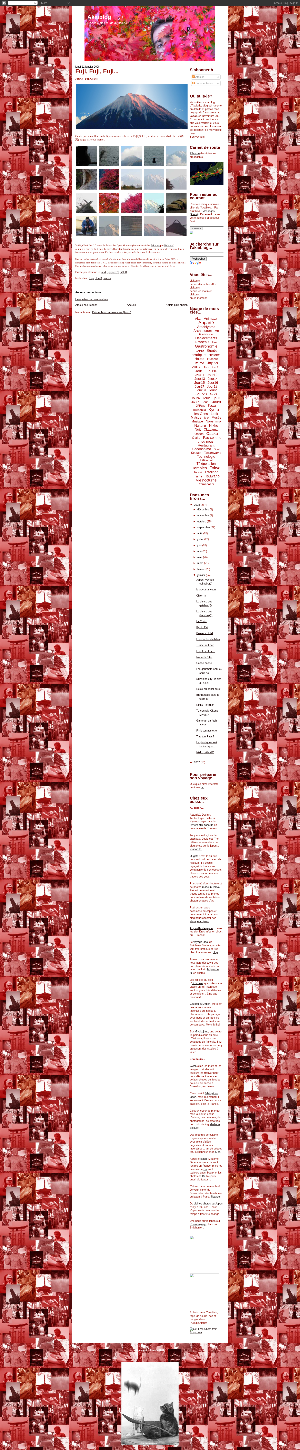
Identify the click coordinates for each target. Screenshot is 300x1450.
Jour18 (212, 386)
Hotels (199, 359)
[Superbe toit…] (86, 213)
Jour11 (199, 375)
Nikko (213, 425)
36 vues (155, 245)
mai (199, 551)
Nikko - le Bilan (205, 704)
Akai (198, 318)
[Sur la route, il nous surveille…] (154, 213)
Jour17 (199, 386)
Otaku (196, 437)
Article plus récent (86, 304)
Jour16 (213, 383)
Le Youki (201, 621)
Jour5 (206, 398)
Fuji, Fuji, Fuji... (97, 71)
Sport (217, 449)
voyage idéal (200, 941)
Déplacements (206, 338)
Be (204, 1176)
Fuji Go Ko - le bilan (208, 639)
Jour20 (201, 394)
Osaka (212, 433)
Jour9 (216, 402)
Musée (216, 417)
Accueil (131, 304)
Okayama (211, 429)
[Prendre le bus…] (86, 166)
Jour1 (199, 371)
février (201, 569)
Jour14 (213, 379)
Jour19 (201, 390)
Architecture (202, 331)
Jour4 (195, 398)
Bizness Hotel (204, 633)
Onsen (198, 433)
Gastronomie (206, 346)
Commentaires (204, 83)
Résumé (195, 153)
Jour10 (212, 371)
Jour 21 (215, 367)
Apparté (206, 322)
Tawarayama (212, 452)
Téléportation (206, 463)
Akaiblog (99, 17)
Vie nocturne (206, 480)
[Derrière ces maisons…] (176, 166)
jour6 (217, 398)
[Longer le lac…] (109, 166)
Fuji (91, 278)
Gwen (193, 1065)
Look (214, 414)
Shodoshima (201, 449)
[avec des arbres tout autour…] (109, 213)
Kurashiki (199, 410)
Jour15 (199, 383)
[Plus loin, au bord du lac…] (176, 213)
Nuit (198, 429)
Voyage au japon (199, 921)
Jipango (215, 1196)
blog (215, 952)
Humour (212, 359)
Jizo (206, 367)
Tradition (211, 472)
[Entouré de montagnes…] (131, 166)
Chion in (201, 595)
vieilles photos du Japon (208, 1203)
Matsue (196, 417)
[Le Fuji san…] (154, 189)
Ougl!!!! (194, 856)
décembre (203, 509)
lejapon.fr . (196, 849)
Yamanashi (206, 484)
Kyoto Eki (202, 627)
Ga (205, 1169)
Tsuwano (212, 476)
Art (217, 330)
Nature (107, 278)
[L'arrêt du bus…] (86, 189)
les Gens (201, 414)
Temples (199, 468)
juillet (200, 539)
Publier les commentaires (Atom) (111, 312)
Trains (197, 476)
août (200, 533)
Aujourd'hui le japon (201, 928)
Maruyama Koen (206, 589)
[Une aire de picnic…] (109, 189)
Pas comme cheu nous (209, 439)
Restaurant (206, 445)
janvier (201, 575)
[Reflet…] (131, 236)
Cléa (217, 1151)
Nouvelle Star (204, 657)
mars (200, 563)
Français (202, 342)
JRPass (200, 405)
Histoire (214, 355)
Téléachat (206, 460)
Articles (199, 76)
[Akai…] (131, 213)
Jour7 (195, 402)
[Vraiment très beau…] (109, 236)
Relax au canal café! (208, 688)
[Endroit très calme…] (176, 189)
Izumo (199, 363)
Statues (196, 452)
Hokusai (168, 245)
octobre (202, 521)
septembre (204, 527)
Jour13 (199, 379)
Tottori (198, 472)
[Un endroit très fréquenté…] (86, 236)
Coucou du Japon (200, 1003)
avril (200, 557)
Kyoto (214, 409)
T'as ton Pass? (205, 736)
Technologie (206, 456)
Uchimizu (197, 983)
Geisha (200, 350)
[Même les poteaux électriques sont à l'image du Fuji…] (176, 236)
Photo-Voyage (198, 1224)
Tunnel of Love (205, 645)
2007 (197, 762)
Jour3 (98, 278)
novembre (203, 515)
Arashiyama (206, 327)
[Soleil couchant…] (154, 236)
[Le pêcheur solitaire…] (154, 166)
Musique (197, 421)
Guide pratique (204, 352)
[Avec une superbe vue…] (131, 189)
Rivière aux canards (201, 824)
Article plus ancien (177, 304)
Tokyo (215, 468)
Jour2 (213, 390)
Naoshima (213, 421)
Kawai (212, 405)
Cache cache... (205, 663)
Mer (206, 417)
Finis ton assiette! (207, 730)
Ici (202, 787)
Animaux (210, 318)
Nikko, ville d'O (205, 752)
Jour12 (212, 375)
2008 (197, 504)
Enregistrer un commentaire (91, 299)
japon (203, 1158)
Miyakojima (201, 1031)
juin (199, 545)
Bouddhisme (206, 334)
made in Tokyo (211, 886)
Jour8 (205, 402)
